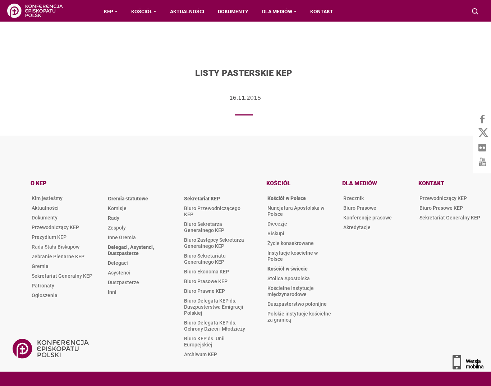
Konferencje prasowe (367, 218)
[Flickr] (482, 147)
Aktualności (45, 208)
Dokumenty (45, 218)
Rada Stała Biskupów (55, 247)
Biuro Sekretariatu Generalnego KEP (205, 259)
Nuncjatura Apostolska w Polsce (295, 211)
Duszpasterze (123, 282)
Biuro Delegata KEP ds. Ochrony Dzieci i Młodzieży (214, 326)
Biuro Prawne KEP (204, 291)
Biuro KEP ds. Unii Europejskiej (204, 342)
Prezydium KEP (49, 237)
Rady (113, 218)
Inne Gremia (122, 237)
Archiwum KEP (200, 354)
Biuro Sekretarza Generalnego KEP (204, 227)
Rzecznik (353, 198)
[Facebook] (482, 119)
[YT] (482, 162)
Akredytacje (357, 227)
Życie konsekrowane (290, 243)
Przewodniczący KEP (55, 227)
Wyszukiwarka (475, 12)
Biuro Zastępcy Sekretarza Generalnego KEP (214, 243)
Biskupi (275, 233)
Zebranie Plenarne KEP (58, 256)
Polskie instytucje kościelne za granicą (299, 317)
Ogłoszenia (45, 295)
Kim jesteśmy (47, 198)
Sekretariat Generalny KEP (62, 276)
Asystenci (119, 273)
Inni (112, 292)
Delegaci (118, 263)
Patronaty (43, 286)
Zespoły (117, 228)
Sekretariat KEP (202, 198)
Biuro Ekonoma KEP (206, 271)
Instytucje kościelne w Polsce (292, 256)
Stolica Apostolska (288, 278)
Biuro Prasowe (359, 208)
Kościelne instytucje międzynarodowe (290, 291)
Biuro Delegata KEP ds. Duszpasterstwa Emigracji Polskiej (213, 307)
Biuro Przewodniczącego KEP (212, 211)
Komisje (117, 208)
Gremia (40, 266)
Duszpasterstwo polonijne (297, 304)
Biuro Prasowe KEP (206, 281)
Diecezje (277, 224)
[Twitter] (482, 133)
